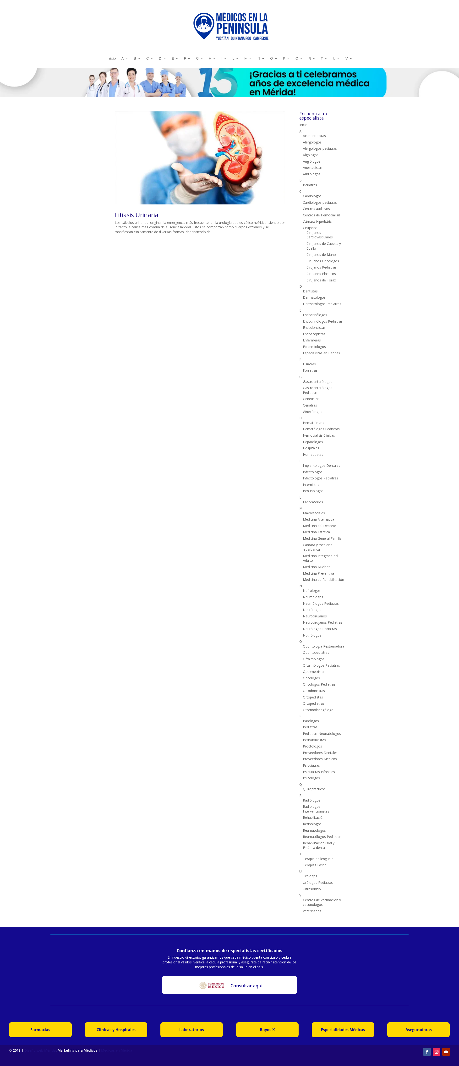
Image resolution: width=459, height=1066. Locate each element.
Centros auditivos (316, 208)
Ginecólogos (312, 411)
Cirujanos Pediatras (321, 267)
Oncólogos (311, 678)
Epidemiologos (314, 346)
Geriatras (310, 405)
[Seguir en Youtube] (446, 1052)
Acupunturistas (314, 135)
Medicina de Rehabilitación (323, 579)
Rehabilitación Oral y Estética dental (318, 845)
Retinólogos (312, 824)
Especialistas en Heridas (321, 353)
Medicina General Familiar (323, 538)
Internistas (311, 484)
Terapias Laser (314, 865)
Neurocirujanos (315, 616)
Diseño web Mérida (40, 1050)
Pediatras (310, 727)
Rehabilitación (313, 817)
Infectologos (312, 472)
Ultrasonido (312, 889)
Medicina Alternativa (318, 519)
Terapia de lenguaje (318, 859)
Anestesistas (312, 167)
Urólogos (310, 876)
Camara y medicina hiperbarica (318, 547)
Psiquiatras (311, 765)
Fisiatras (309, 364)
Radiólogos (311, 800)
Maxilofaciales (314, 513)
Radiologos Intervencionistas (316, 808)
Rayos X (267, 1029)
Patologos (311, 721)
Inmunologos (313, 491)
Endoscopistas (314, 334)
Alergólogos (312, 142)
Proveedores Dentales (320, 752)
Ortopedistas (313, 697)
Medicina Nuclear (316, 567)
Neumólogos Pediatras (321, 603)
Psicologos (311, 778)
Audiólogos (311, 174)
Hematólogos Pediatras (321, 429)
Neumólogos (313, 597)
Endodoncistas (314, 327)
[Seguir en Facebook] (427, 1052)
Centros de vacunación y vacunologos (322, 902)
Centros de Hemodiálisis (321, 215)
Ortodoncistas (314, 690)
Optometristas (314, 671)
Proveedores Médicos (320, 759)
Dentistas (310, 291)
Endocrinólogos (315, 315)
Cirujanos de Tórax (321, 280)
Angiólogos (311, 161)
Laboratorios (313, 502)
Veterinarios (312, 911)
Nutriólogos (312, 635)
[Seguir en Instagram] (436, 1052)
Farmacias (40, 1029)
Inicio (111, 58)
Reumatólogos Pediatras (322, 836)
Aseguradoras (418, 1029)
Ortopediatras (313, 703)
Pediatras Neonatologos (322, 733)
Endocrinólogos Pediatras (323, 321)
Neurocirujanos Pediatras (322, 622)
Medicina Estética (316, 532)
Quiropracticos (314, 789)
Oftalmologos (313, 659)
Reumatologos (314, 830)
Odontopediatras (316, 652)
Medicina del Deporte (319, 525)
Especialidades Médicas (343, 1029)
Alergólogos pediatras (320, 148)
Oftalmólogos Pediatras (321, 665)
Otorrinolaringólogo (318, 710)
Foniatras (310, 370)
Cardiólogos (312, 196)
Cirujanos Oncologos (322, 261)
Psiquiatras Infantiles (319, 771)
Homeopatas (313, 454)
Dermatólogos (314, 297)
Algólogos (310, 155)
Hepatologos (313, 442)
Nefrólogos (312, 590)
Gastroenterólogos (317, 381)
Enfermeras (312, 340)
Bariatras (310, 185)
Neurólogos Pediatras (320, 628)
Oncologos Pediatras (319, 684)
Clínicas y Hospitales (116, 1029)
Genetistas (311, 398)
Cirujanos (310, 227)
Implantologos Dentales (321, 465)
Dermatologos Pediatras (322, 304)
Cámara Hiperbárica (318, 221)
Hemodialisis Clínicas (319, 435)
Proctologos (312, 746)
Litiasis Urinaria (136, 214)
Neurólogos (312, 609)
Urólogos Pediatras (318, 882)
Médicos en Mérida (116, 1050)
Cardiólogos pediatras (320, 202)
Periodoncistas (314, 740)
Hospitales (311, 448)
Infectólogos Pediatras (320, 478)
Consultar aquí (246, 986)
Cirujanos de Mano (321, 254)
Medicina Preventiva (318, 573)
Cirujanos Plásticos (321, 273)
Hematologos (313, 422)
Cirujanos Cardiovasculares (319, 235)
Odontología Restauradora (323, 646)
